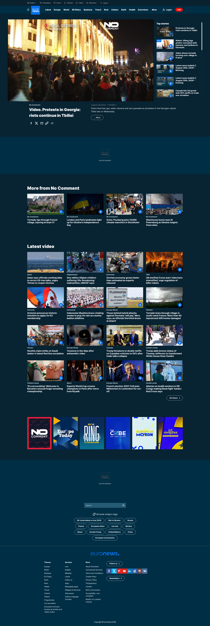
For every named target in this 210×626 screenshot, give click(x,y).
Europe (57, 9)
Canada (109, 348)
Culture (114, 9)
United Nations (114, 532)
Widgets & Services (72, 590)
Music (80, 532)
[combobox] (113, 3)
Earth (123, 9)
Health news (151, 383)
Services (68, 562)
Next (106, 9)
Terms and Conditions (94, 573)
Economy (110, 274)
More (88, 562)
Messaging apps (71, 587)
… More (97, 118)
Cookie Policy (91, 577)
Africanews (69, 593)
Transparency (91, 583)
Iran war (115, 526)
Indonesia (71, 310)
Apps (67, 583)
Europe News (112, 310)
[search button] (101, 3)
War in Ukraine (114, 520)
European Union (98, 526)
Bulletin (68, 570)
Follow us (68, 580)
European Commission (105, 538)
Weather (68, 573)
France (81, 526)
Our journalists (50, 603)
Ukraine (128, 526)
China (130, 532)
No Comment (32, 217)
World (66, 9)
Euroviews (143, 9)
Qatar (29, 274)
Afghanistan (72, 274)
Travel (98, 9)
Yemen (30, 348)
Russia (130, 520)
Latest (48, 9)
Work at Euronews (93, 590)
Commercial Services (94, 570)
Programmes (49, 600)
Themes (47, 562)
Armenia (31, 310)
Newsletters (114, 578)
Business (88, 9)
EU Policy (76, 9)
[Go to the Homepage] (35, 10)
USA (148, 274)
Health (132, 9)
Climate (149, 310)
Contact (89, 587)
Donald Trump (95, 532)
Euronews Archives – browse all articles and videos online (53, 609)
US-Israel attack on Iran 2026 (89, 520)
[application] (81, 60)
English (32, 3)
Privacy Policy (91, 580)
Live (179, 10)
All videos (174, 398)
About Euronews (92, 566)
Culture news (152, 348)
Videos (47, 597)
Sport (69, 383)
